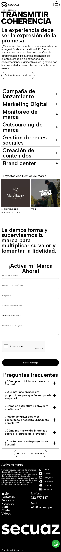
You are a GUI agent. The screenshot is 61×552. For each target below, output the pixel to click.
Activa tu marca (12, 464)
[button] (56, 4)
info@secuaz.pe (41, 507)
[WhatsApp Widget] (56, 544)
